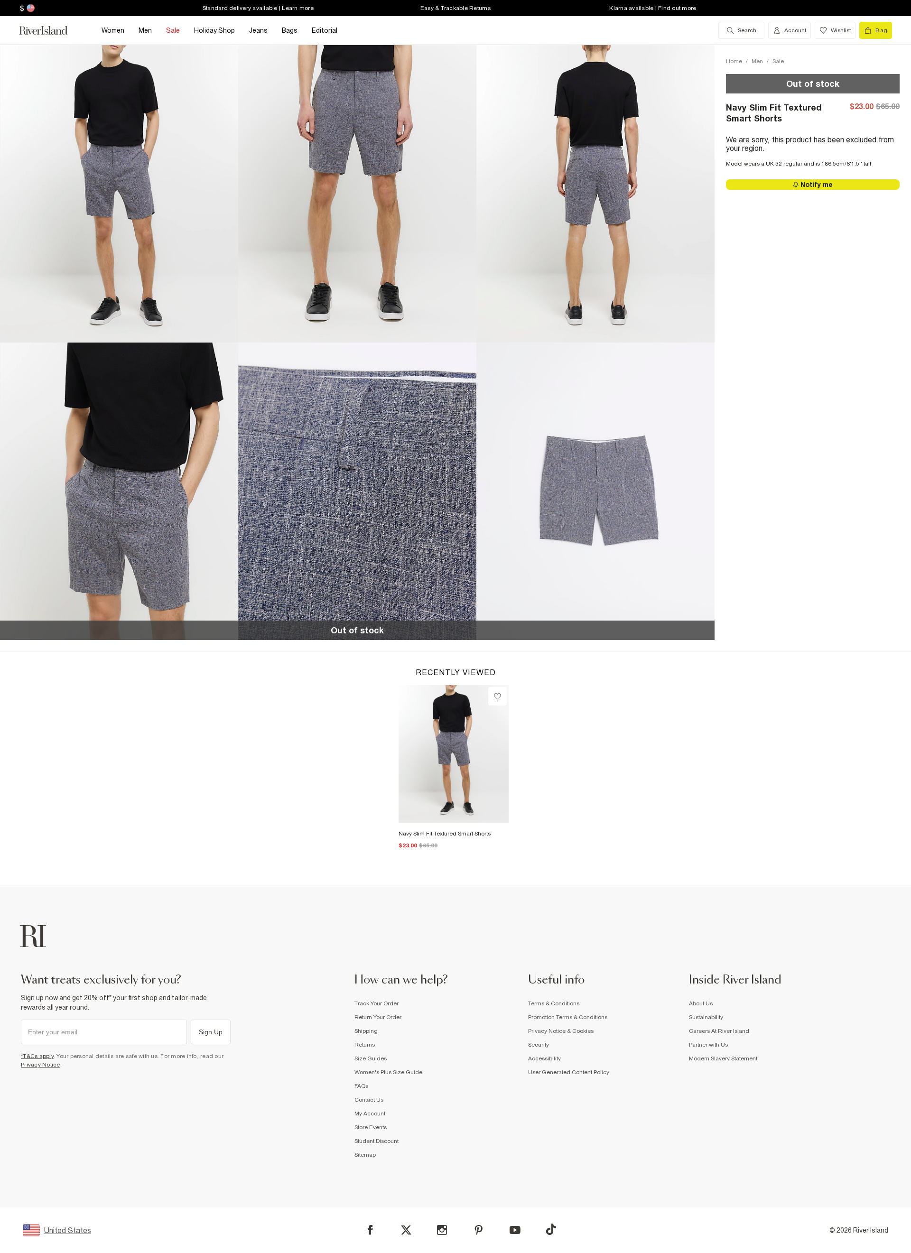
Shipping (366, 1031)
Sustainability (706, 1017)
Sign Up (211, 1032)
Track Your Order (376, 1003)
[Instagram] (442, 1230)
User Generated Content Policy (568, 1072)
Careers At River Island (719, 1031)
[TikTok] (551, 1229)
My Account (369, 1113)
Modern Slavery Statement (723, 1058)
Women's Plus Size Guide (388, 1072)
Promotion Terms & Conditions (567, 1017)
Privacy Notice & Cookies (561, 1031)
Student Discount (376, 1141)
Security (538, 1044)
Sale (778, 61)
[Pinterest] (478, 1230)
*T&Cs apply (37, 1056)
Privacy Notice (40, 1064)
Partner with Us (708, 1044)
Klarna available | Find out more (652, 8)
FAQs (361, 1086)
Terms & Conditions (553, 1003)
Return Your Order (377, 1017)
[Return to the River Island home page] (50, 30)
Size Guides (370, 1058)
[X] (406, 1230)
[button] (119, 194)
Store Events (370, 1127)
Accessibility (544, 1058)
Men (757, 61)
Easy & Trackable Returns (455, 8)
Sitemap (365, 1154)
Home (734, 61)
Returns (364, 1044)
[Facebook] (370, 1230)
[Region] (29, 8)
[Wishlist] (497, 696)
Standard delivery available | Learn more (258, 8)
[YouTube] (515, 1230)
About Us (701, 1003)
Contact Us (368, 1099)
